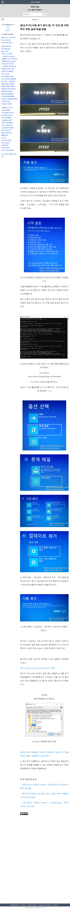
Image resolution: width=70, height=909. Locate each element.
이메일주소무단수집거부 (44, 905)
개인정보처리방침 (32, 905)
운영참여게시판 (15, 905)
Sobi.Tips (35, 6)
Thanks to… (56, 905)
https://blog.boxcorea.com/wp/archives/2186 (37, 668)
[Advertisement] (44, 68)
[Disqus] (44, 867)
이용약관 (23, 905)
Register (7, 30)
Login (7, 28)
